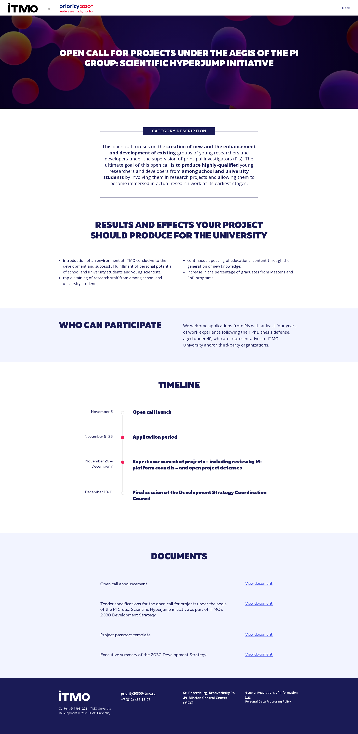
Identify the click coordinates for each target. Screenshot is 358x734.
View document (259, 584)
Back (346, 8)
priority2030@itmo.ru (138, 693)
